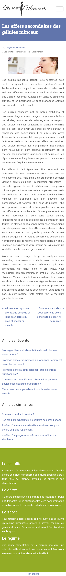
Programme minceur (15, 48)
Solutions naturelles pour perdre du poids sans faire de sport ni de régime (49, 315)
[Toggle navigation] (59, 9)
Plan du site (33, 573)
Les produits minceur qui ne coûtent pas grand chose (31, 419)
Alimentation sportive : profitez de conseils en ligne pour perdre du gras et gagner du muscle (17, 317)
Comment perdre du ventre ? (18, 414)
